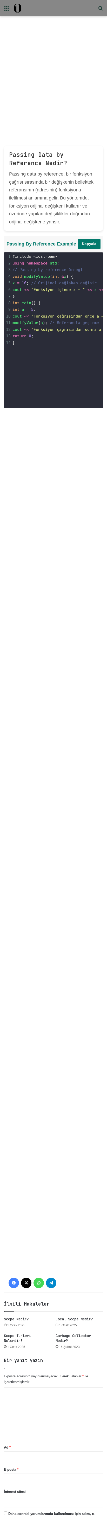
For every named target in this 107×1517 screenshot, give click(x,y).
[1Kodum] (17, 8)
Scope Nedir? (16, 1319)
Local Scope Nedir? (74, 1319)
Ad (7, 1447)
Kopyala (89, 244)
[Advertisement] (53, 73)
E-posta (11, 1469)
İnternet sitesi (15, 1492)
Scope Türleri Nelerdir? (17, 1338)
